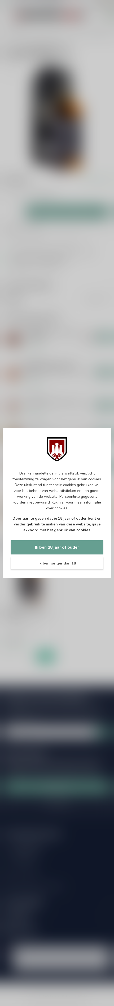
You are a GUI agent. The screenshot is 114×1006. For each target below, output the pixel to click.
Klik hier (58, 502)
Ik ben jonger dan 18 (57, 563)
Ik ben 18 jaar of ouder (57, 547)
